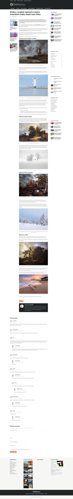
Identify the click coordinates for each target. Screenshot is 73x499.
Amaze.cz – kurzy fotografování (55, 469)
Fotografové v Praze (39, 8)
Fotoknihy (52, 57)
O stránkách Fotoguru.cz (13, 462)
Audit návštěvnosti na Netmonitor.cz (39, 493)
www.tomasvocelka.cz (38, 309)
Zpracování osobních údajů (14, 473)
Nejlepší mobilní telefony (54, 61)
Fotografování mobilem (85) (54, 102)
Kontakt (15, 0)
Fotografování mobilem (53, 56)
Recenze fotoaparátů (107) (54, 100)
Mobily (51, 60)
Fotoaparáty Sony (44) (53, 111)
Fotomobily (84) (53, 104)
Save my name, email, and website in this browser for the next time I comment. (20, 449)
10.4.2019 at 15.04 (17, 418)
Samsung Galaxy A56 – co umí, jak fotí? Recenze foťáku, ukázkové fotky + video (56, 138)
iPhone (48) (52, 109)
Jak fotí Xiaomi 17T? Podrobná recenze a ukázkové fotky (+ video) (57, 22)
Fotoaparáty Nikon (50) (53, 108)
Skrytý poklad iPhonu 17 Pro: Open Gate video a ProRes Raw (57, 37)
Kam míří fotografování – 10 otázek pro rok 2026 (57, 25)
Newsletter (32, 493)
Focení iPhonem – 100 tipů (54, 55)
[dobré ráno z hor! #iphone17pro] (26, 477)
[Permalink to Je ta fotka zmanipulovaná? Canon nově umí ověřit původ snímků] (13, 24)
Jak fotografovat (53, 58)
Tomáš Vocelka (14, 16)
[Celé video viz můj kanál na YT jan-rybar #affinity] (26, 486)
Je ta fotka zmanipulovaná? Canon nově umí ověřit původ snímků (13, 28)
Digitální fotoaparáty (53, 53)
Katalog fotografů (12, 467)
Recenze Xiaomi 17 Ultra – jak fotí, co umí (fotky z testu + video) (58, 29)
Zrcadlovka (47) (53, 110)
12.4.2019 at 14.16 (19, 390)
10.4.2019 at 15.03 (17, 376)
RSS (30, 493)
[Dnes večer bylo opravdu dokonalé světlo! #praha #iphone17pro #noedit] (26, 467)
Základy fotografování (13, 470)
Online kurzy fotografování (27, 0)
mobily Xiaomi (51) (53, 107)
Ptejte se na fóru (47, 8)
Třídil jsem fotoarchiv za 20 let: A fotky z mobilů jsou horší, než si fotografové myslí (13, 39)
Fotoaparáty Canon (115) (54, 99)
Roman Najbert (15, 329)
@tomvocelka (29, 310)
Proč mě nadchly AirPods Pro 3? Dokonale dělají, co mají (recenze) (58, 123)
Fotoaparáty (13, 8)
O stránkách (11, 0)
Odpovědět (22, 362)
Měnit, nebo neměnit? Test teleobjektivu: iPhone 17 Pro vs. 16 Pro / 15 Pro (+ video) (56, 40)
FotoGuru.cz (36, 491)
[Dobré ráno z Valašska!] (26, 463)
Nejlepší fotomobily (31, 8)
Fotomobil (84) (52, 103)
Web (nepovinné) (12, 445)
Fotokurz (17, 8)
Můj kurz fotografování (20, 0)
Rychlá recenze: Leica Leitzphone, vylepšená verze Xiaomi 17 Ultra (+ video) (56, 32)
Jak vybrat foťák (12, 472)
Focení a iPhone (53, 54)
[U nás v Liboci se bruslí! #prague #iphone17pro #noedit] (26, 472)
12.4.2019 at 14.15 (17, 362)
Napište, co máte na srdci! (13, 430)
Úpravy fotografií (24, 8)
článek (33, 28)
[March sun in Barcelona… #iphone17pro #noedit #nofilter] (30, 463)
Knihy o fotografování (53, 59)
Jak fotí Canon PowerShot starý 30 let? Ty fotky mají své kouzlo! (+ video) (13, 50)
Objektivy (11, 471)
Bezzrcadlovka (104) (53, 101)
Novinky (52, 62)
